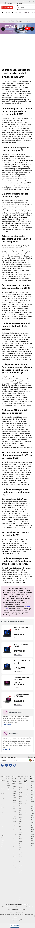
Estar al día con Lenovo (20, 811)
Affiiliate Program (20, 864)
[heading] (23, 628)
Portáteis (14, 787)
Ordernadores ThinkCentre (32, 837)
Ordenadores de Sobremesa (14, 804)
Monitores (14, 847)
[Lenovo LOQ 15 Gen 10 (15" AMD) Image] (7, 683)
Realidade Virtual (14, 836)
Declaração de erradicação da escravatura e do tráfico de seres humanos (17, 916)
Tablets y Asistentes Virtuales (14, 826)
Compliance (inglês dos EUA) (2, 812)
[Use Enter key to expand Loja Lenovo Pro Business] (13, 2)
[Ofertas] (6, 21)
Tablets (32, 822)
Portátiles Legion (32, 808)
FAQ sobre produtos (26, 807)
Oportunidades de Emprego (2, 833)
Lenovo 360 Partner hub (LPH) (8, 785)
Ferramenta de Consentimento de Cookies (21, 907)
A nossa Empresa (2, 787)
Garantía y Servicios (20, 855)
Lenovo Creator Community (20, 785)
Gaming (14, 812)
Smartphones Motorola (32, 816)
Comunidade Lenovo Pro (20, 795)
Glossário (20, 889)
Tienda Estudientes (14, 868)
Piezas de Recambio (14, 860)
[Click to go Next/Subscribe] (25, 760)
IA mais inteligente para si (14, 794)
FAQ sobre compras (26, 816)
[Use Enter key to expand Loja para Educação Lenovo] (24, 2)
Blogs (20, 829)
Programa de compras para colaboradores (20, 878)
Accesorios (14, 852)
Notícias (2, 794)
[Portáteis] (14, 21)
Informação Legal (2, 824)
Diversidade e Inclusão (2, 843)
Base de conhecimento (20, 896)
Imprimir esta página (17, 920)
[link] (33, 2)
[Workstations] (33, 21)
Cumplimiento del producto (20, 845)
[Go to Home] (7, 7)
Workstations (14, 817)
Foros (20, 826)
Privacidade (5, 907)
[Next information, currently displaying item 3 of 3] (32, 29)
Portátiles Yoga (32, 792)
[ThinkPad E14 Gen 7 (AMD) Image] (7, 633)
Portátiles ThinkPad (32, 784)
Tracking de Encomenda (26, 797)
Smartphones (14, 842)
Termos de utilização (13, 909)
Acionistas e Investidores (2, 802)
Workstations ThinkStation (32, 828)
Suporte (26, 790)
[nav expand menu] (2, 12)
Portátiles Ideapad (32, 800)
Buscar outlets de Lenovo (20, 835)
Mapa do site (23, 909)
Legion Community (20, 803)
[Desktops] (22, 21)
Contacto (26, 785)
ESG (2, 819)
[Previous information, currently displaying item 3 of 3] (3, 29)
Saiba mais (18, 638)
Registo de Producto (20, 820)
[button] (30, 2)
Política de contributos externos (17, 912)
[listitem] (17, 632)
